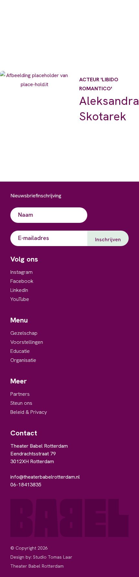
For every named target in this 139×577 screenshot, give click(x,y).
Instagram (21, 272)
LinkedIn (19, 290)
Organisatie (23, 360)
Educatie (20, 351)
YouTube (19, 299)
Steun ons (21, 403)
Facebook (21, 281)
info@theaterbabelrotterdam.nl (45, 476)
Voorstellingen (26, 342)
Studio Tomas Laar (52, 557)
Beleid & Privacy (28, 412)
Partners (20, 394)
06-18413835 (25, 484)
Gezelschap (23, 333)
